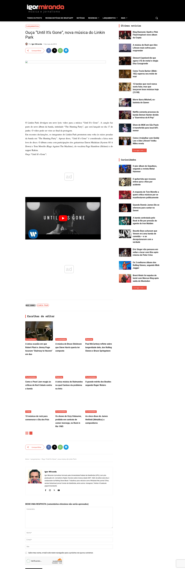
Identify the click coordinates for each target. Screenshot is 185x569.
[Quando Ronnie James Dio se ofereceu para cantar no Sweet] (125, 208)
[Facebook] (48, 50)
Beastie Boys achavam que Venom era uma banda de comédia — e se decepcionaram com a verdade (145, 236)
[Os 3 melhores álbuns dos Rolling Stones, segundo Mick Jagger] (125, 265)
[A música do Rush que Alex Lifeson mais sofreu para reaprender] (125, 48)
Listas (28, 411)
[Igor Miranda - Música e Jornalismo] (45, 9)
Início (27, 459)
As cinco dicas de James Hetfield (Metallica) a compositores (96, 419)
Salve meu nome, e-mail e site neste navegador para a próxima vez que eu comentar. (60, 553)
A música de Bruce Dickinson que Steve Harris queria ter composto (68, 347)
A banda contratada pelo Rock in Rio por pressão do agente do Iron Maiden (145, 221)
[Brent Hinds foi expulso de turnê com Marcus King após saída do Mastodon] (125, 278)
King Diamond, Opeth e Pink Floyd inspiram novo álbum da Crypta (145, 35)
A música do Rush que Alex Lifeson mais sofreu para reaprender (145, 48)
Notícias (89, 339)
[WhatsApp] (60, 50)
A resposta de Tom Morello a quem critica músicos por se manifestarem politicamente (146, 195)
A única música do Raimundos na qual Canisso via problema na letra (69, 385)
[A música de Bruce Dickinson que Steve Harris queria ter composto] (69, 331)
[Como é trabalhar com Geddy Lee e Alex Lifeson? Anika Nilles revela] (125, 141)
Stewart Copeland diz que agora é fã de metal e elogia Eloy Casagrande (145, 61)
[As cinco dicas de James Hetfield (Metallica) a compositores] (99, 403)
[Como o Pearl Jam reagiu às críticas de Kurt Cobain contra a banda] (39, 368)
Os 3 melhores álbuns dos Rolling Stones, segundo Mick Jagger (146, 265)
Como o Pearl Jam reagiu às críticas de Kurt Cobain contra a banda (38, 385)
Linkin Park (42, 305)
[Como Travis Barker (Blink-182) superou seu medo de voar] (125, 74)
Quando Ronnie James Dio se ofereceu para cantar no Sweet (146, 208)
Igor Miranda (37, 44)
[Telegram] (66, 50)
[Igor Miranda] (27, 44)
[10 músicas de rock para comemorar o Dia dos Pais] (39, 403)
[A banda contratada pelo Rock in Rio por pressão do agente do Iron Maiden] (125, 220)
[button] (157, 18)
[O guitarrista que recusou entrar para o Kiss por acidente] (125, 182)
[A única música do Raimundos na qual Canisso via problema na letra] (69, 368)
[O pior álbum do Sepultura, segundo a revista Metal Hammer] (125, 169)
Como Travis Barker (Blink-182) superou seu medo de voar (145, 74)
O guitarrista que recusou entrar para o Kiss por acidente (144, 182)
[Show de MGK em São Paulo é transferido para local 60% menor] (125, 128)
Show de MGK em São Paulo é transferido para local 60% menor (146, 128)
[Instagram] (50, 490)
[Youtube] (59, 490)
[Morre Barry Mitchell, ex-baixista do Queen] (125, 102)
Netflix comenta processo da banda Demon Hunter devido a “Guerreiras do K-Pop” (146, 115)
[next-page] (30, 433)
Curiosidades (31, 339)
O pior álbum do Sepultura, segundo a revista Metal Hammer (145, 169)
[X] (54, 50)
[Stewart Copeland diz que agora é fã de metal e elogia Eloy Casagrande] (125, 61)
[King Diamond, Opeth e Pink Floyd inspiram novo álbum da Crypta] (125, 35)
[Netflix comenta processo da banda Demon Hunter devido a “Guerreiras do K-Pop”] (125, 115)
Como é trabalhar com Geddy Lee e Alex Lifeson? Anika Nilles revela (146, 141)
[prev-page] (26, 433)
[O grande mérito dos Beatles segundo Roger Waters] (99, 368)
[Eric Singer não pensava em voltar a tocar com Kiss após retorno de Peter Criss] (125, 252)
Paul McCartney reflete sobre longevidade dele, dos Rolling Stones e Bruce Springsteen (98, 347)
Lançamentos (32, 26)
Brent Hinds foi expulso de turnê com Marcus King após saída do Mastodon (146, 278)
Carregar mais (138, 150)
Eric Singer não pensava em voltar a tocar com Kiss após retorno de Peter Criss (145, 252)
